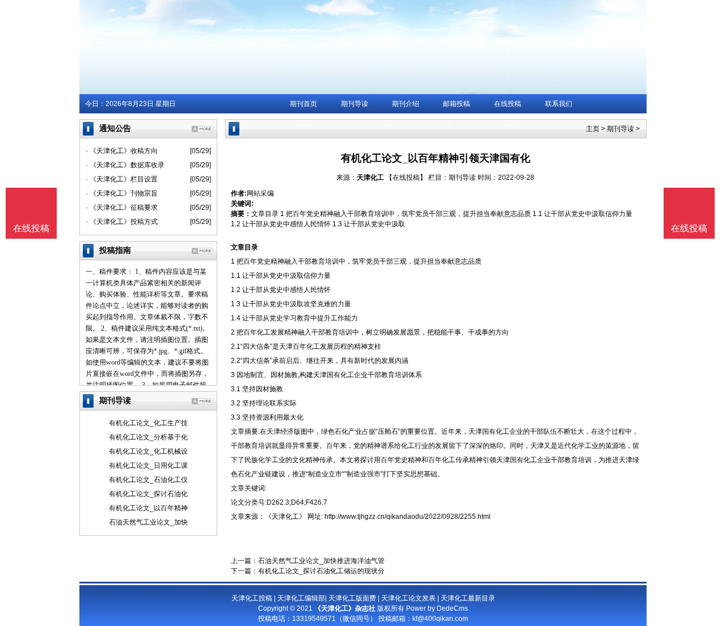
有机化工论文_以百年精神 (148, 508)
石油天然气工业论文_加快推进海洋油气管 (321, 561)
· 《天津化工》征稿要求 (122, 208)
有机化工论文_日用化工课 (148, 465)
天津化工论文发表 (408, 598)
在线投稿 (507, 104)
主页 (593, 129)
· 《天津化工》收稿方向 (122, 151)
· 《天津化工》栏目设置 (122, 179)
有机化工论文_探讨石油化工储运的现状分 (321, 571)
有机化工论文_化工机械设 (148, 451)
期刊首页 (303, 104)
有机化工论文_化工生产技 (148, 423)
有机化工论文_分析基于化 (148, 437)
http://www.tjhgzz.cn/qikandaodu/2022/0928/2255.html (407, 517)
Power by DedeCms (437, 608)
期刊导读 (354, 104)
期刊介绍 (405, 104)
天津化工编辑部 (301, 598)
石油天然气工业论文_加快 (148, 522)
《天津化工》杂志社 (344, 608)
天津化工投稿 (251, 598)
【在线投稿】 (406, 177)
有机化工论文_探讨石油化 (148, 494)
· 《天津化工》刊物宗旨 (122, 193)
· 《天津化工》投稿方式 (122, 222)
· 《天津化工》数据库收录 (125, 165)
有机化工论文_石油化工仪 (148, 480)
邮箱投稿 (456, 104)
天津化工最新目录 (468, 598)
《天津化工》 (285, 517)
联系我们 (558, 104)
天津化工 (370, 177)
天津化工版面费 (352, 598)
